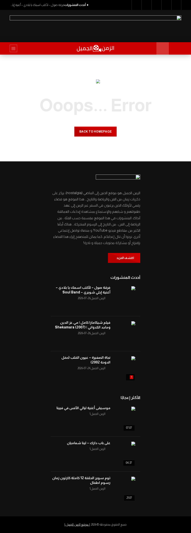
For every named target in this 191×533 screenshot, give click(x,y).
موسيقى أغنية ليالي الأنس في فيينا (83, 408)
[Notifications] (166, 5)
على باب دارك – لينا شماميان (88, 443)
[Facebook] (137, 5)
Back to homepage (95, 131)
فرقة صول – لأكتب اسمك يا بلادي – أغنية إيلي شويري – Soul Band (37, 5)
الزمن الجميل (98, 298)
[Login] (176, 5)
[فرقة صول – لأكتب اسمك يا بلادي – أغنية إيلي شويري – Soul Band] (122, 298)
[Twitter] (146, 5)
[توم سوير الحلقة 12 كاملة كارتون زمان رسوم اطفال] (122, 489)
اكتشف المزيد (125, 258)
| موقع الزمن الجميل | (77, 524)
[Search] (175, 48)
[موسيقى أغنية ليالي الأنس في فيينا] (122, 419)
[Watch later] (156, 5)
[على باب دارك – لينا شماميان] (122, 454)
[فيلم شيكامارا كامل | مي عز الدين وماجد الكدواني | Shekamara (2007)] (122, 333)
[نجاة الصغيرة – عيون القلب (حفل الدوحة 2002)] (122, 368)
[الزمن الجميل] (96, 48)
